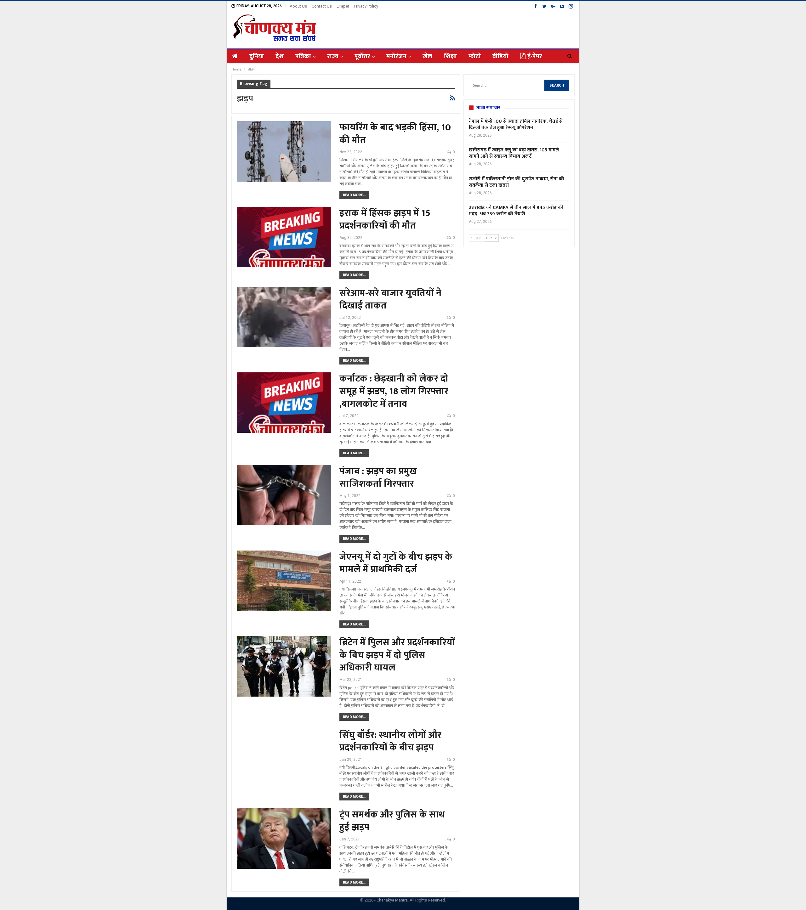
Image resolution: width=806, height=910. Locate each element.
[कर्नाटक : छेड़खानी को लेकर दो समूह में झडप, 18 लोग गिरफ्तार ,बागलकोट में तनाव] (284, 402)
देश (279, 56)
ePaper (343, 6)
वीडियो (500, 56)
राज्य (332, 56)
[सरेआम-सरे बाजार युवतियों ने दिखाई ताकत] (284, 317)
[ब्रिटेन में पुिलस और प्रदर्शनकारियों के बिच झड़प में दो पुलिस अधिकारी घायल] (284, 666)
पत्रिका (303, 56)
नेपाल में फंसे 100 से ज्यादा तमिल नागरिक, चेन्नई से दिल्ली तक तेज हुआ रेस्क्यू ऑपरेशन (516, 124)
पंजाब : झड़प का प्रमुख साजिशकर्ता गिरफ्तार (378, 477)
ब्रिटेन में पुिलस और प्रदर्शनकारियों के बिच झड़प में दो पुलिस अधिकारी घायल (397, 655)
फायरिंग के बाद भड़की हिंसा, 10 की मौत (395, 134)
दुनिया (256, 56)
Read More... (354, 195)
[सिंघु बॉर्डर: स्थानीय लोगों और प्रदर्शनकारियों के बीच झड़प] (284, 759)
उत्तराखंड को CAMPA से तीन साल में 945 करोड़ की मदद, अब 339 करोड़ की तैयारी (516, 210)
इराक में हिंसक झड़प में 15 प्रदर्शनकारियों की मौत (384, 219)
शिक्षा (450, 56)
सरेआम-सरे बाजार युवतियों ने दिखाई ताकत (390, 299)
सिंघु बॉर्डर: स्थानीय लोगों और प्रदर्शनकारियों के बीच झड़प (390, 741)
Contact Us (322, 6)
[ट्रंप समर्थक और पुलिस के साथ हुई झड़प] (284, 838)
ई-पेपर (534, 56)
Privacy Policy (366, 6)
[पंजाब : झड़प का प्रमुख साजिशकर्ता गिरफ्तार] (284, 495)
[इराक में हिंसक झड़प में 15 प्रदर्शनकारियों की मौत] (284, 237)
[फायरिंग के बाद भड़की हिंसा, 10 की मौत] (284, 151)
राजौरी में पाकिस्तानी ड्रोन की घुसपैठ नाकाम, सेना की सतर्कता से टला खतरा (516, 182)
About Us (298, 6)
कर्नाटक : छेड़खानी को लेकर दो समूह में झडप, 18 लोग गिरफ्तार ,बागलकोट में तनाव (393, 391)
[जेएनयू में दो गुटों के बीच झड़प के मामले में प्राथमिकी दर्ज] (284, 581)
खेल (427, 56)
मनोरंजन (396, 56)
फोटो (474, 56)
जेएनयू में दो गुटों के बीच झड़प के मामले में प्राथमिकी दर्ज (395, 563)
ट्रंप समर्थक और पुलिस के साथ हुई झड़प (392, 821)
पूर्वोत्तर (362, 56)
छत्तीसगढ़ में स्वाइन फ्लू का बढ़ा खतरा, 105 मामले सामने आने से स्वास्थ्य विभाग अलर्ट (514, 153)
